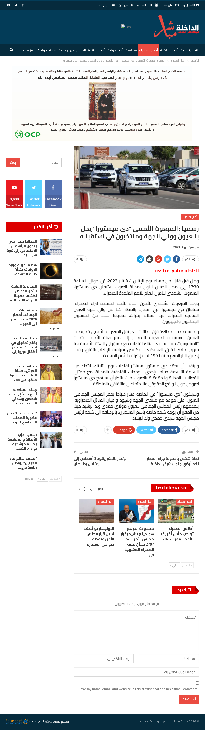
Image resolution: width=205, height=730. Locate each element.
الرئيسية (187, 50)
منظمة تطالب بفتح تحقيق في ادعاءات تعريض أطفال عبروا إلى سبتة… (36, 347)
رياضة (63, 50)
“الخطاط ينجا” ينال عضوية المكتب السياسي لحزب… (22, 417)
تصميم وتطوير (61, 721)
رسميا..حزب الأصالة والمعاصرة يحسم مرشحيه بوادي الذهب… (22, 441)
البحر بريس (78, 50)
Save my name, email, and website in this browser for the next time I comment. (138, 689)
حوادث (42, 50)
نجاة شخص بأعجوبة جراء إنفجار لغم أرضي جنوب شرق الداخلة (173, 461)
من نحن (123, 5)
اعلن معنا (168, 5)
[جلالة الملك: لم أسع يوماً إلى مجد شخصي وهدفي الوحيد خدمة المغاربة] (51, 395)
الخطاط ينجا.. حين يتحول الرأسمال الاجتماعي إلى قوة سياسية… (22, 248)
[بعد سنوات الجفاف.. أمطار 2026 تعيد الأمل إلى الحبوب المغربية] (51, 316)
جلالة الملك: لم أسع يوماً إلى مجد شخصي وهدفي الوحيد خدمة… (22, 396)
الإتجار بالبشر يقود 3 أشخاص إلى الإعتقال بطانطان (101, 461)
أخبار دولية (116, 50)
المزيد (31, 50)
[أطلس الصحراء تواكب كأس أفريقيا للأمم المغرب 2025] (176, 511)
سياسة (131, 50)
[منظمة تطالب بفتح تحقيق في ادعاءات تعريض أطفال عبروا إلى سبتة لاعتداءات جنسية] (51, 344)
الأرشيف (105, 5)
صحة (52, 50)
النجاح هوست (36, 721)
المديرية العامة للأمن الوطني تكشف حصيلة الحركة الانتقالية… (22, 293)
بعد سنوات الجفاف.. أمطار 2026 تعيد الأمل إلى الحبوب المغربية (36, 319)
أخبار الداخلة (169, 50)
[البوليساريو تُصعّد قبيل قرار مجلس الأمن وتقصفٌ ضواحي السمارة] (96, 511)
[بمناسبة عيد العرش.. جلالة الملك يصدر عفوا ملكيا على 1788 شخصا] (51, 372)
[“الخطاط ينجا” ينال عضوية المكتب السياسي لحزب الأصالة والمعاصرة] (51, 419)
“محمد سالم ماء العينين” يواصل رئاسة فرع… (23, 463)
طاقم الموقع (145, 5)
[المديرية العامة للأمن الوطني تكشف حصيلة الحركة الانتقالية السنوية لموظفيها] (51, 292)
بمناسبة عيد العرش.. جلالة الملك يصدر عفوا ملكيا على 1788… (23, 373)
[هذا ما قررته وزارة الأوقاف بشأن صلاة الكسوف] (51, 271)
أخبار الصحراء (148, 50)
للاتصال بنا (189, 5)
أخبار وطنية (97, 50)
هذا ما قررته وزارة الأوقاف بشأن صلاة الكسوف (22, 269)
